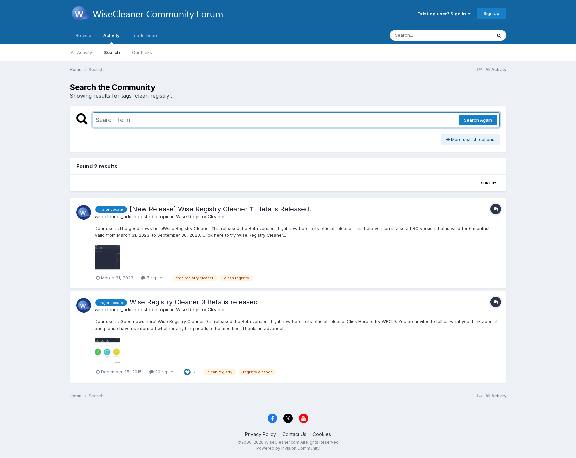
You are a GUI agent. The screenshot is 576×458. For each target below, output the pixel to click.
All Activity (81, 52)
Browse (83, 35)
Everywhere (471, 35)
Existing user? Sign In (442, 13)
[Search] (499, 35)
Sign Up (491, 13)
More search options (472, 139)
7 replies (155, 277)
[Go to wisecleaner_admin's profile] (83, 212)
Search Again (478, 120)
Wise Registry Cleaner (200, 216)
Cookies (322, 434)
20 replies (165, 371)
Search (112, 52)
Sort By (489, 183)
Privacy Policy (260, 434)
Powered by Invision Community (288, 448)
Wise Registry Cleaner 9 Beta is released (194, 302)
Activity (111, 35)
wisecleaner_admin (115, 216)
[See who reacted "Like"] (187, 371)
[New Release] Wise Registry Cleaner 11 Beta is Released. (220, 209)
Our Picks (142, 52)
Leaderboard (145, 35)
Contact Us (294, 434)
